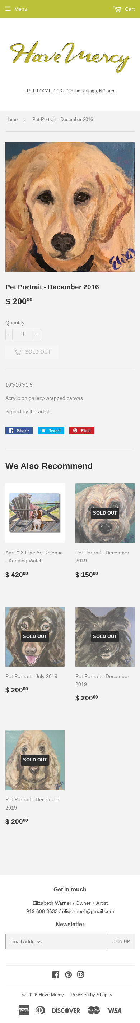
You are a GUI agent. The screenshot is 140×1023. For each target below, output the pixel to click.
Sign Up (121, 941)
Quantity (14, 323)
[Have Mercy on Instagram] (80, 975)
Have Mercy (51, 994)
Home (11, 119)
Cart (129, 9)
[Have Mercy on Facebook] (56, 975)
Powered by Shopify (91, 994)
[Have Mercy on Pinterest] (68, 975)
